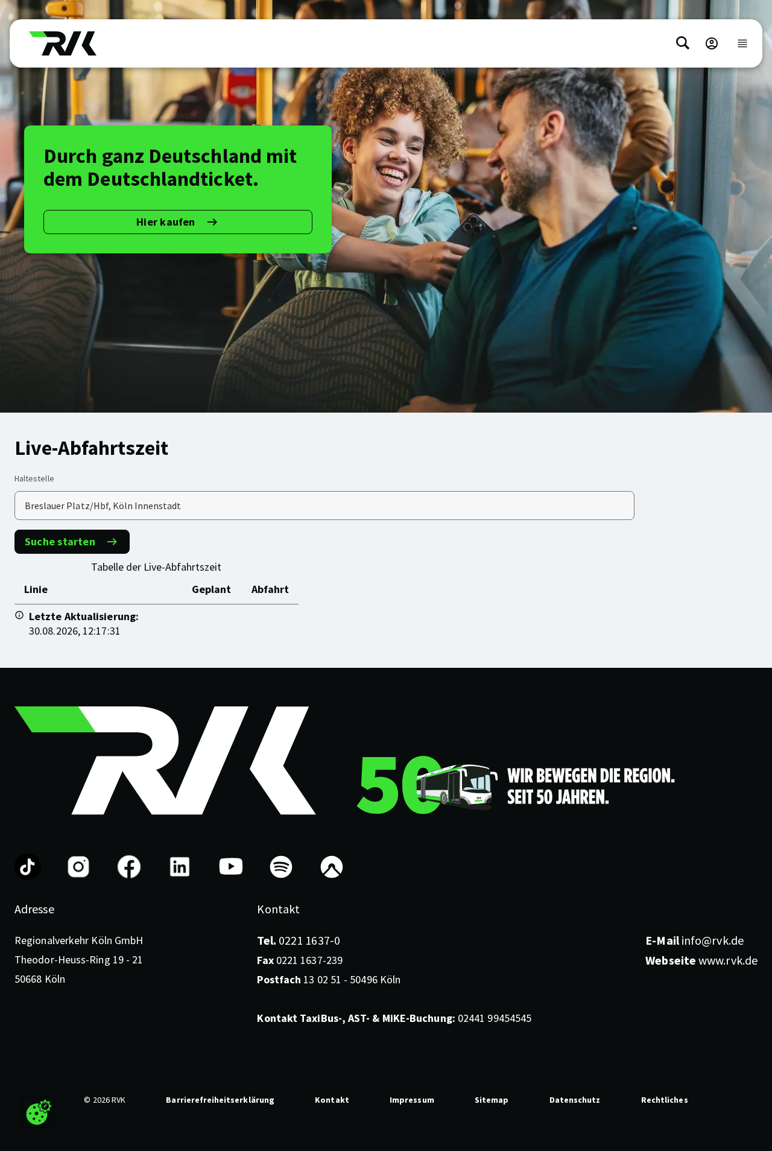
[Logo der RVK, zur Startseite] (62, 43)
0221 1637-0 (298, 940)
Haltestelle (34, 478)
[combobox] (324, 505)
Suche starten (60, 541)
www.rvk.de (701, 960)
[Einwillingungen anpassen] (38, 1112)
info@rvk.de (694, 940)
